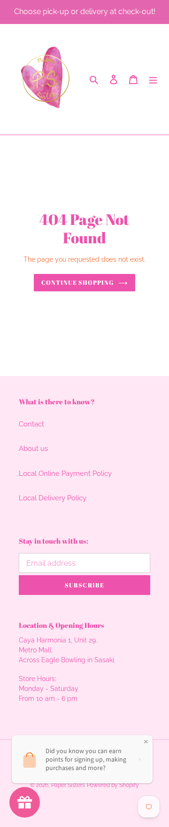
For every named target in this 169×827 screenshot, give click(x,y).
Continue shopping (77, 282)
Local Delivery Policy (52, 498)
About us (33, 448)
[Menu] (153, 79)
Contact (31, 424)
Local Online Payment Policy (65, 473)
